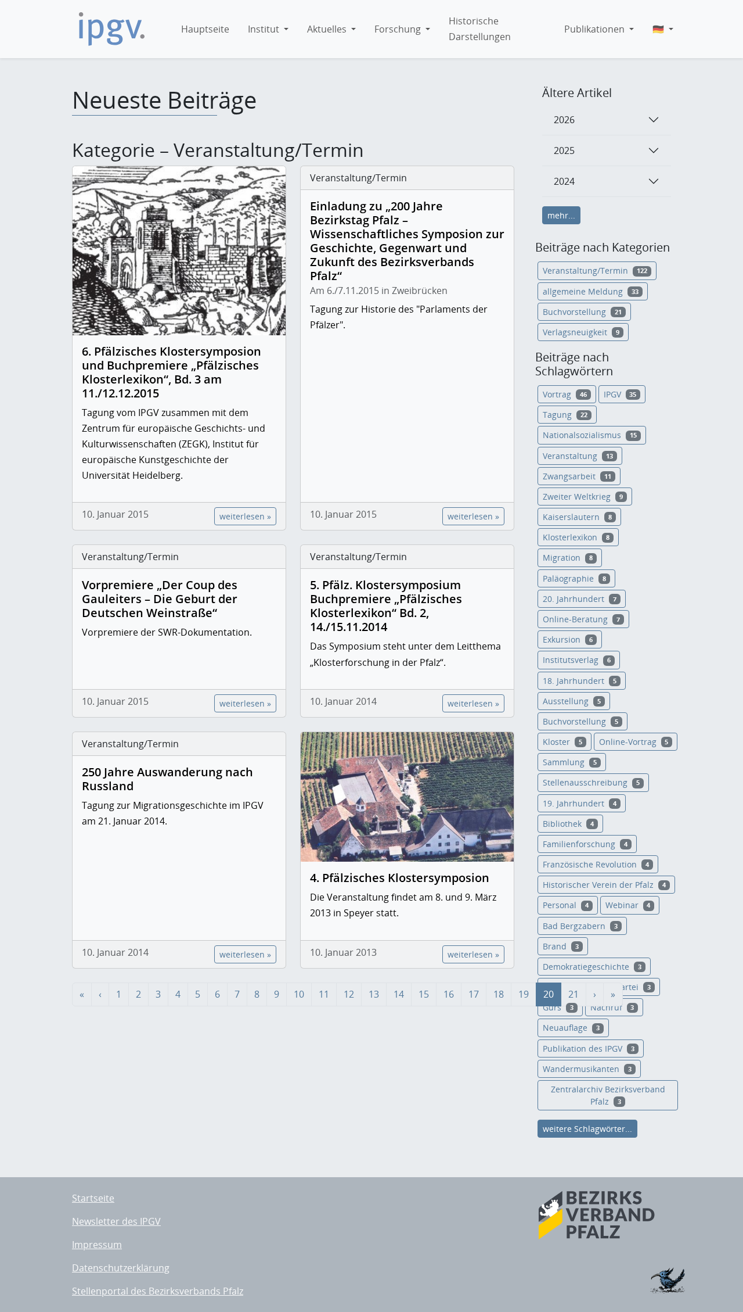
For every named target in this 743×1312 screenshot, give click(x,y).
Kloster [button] (562, 741)
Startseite (93, 1198)
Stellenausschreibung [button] (591, 782)
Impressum (97, 1244)
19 (523, 994)
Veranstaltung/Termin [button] (595, 270)
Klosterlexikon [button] (576, 537)
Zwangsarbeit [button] (577, 476)
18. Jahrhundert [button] (579, 680)
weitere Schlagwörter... (587, 1128)
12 (349, 994)
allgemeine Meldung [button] (591, 291)
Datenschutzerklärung (120, 1267)
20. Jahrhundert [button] (579, 598)
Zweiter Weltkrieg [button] (583, 496)
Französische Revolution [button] (596, 864)
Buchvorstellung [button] (582, 311)
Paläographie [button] (574, 578)
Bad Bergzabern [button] (580, 925)
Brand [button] (561, 946)
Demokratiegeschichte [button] (592, 966)
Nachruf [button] (612, 1007)
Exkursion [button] (568, 639)
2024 (564, 181)
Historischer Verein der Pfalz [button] (604, 884)
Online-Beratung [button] (581, 619)
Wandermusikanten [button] (587, 1068)
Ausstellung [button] (572, 701)
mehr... (561, 215)
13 (374, 994)
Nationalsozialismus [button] (590, 434)
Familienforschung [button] (585, 843)
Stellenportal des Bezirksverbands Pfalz (157, 1291)
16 (448, 994)
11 (324, 994)
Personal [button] (566, 904)
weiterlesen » (245, 516)
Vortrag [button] (565, 394)
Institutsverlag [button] (577, 659)
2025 (564, 150)
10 (299, 994)
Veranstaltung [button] (578, 455)
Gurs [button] (558, 1007)
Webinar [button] (628, 904)
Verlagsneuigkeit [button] (581, 332)
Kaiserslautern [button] (577, 516)
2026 (564, 119)
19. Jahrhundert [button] (579, 803)
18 (498, 994)
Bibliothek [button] (568, 823)
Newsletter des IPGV (116, 1221)
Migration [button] (568, 557)
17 (473, 994)
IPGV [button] (620, 394)
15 (424, 994)
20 (548, 994)
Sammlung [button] (570, 762)
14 (399, 994)
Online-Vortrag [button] (634, 741)
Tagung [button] (565, 414)
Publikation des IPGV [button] (588, 1048)
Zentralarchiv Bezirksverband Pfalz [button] (608, 1095)
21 (573, 994)
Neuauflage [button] (571, 1027)
